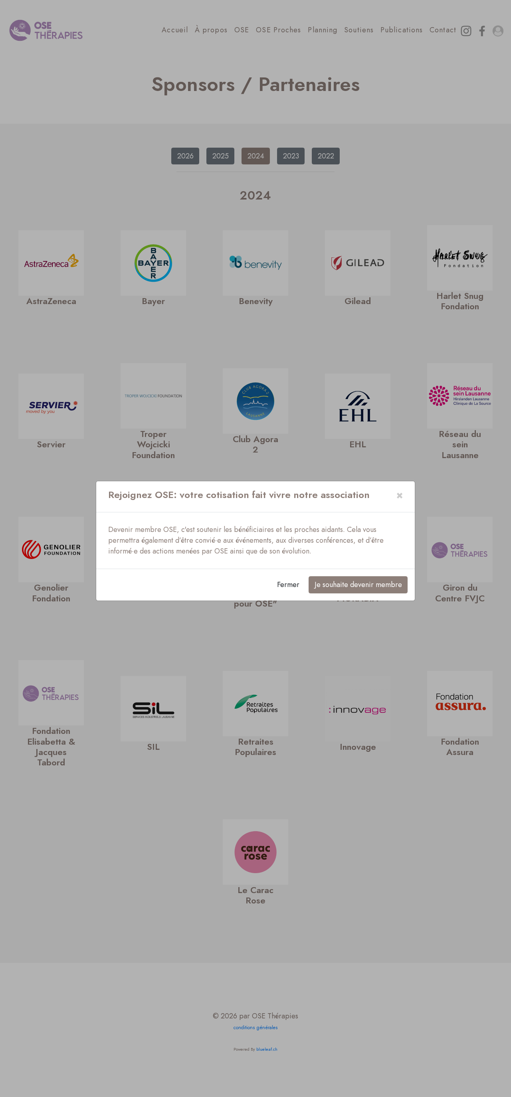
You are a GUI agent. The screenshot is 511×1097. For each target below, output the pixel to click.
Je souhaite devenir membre (358, 584)
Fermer (288, 584)
